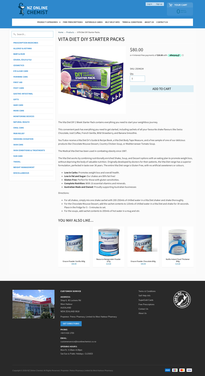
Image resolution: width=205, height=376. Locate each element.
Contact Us (162, 22)
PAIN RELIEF (18, 133)
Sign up (159, 4)
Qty (131, 74)
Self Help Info (112, 22)
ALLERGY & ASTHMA (22, 48)
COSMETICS (18, 65)
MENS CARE (18, 110)
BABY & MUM (19, 54)
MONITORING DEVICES (23, 116)
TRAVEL (17, 161)
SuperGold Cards (93, 22)
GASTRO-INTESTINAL (23, 93)
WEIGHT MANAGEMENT (24, 167)
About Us (149, 22)
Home (60, 32)
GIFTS (16, 99)
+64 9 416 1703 (67, 333)
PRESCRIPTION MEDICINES (25, 42)
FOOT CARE (18, 88)
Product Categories (49, 22)
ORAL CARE (18, 127)
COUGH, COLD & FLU (22, 59)
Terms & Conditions (132, 22)
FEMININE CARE (20, 76)
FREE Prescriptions (73, 22)
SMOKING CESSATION (23, 139)
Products (70, 32)
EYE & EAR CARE (20, 71)
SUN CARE (18, 156)
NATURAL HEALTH (21, 122)
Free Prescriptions (146, 304)
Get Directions (71, 324)
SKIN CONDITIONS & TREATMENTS (29, 150)
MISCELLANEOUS (21, 173)
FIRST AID (17, 82)
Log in (149, 4)
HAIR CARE (18, 105)
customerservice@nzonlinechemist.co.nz (78, 341)
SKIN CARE (18, 144)
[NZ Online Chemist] (33, 9)
